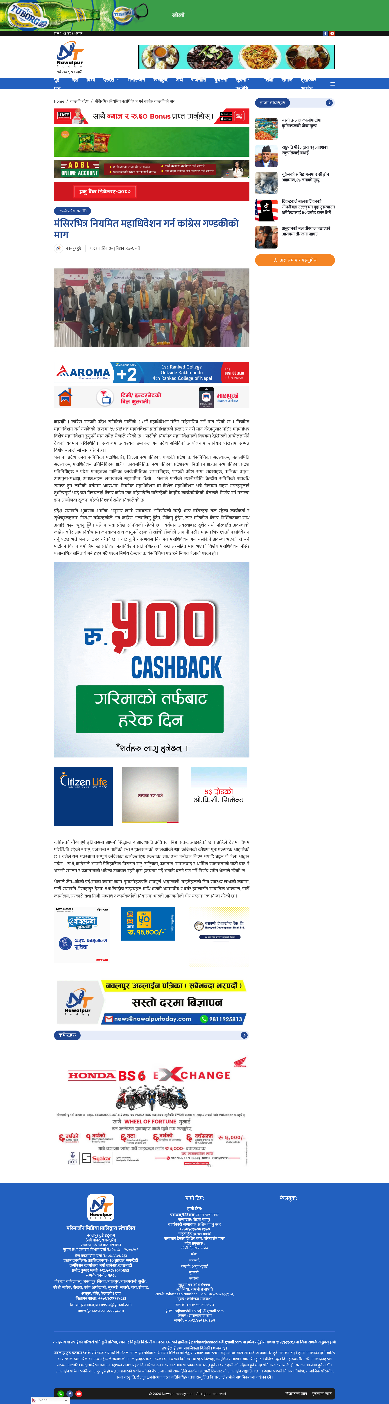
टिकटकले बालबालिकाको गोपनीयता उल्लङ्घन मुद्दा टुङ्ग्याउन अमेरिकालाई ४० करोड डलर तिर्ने (308, 207)
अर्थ (179, 80)
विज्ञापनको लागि (296, 1394)
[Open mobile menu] (332, 84)
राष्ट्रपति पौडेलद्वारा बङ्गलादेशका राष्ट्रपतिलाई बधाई (305, 150)
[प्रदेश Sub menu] (118, 79)
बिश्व (91, 80)
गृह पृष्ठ (57, 84)
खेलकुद (160, 80)
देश (75, 80)
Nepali (43, 1400)
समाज (287, 80)
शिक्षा (269, 80)
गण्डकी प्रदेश (79, 101)
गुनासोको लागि (322, 1394)
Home (59, 101)
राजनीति (198, 80)
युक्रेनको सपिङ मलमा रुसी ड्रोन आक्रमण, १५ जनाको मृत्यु (305, 177)
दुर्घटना (221, 80)
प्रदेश (108, 80)
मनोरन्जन (136, 80)
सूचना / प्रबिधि (242, 84)
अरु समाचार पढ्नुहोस (298, 260)
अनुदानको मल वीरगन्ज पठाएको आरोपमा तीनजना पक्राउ (306, 231)
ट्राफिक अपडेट (308, 84)
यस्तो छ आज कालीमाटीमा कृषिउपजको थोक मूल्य (301, 123)
